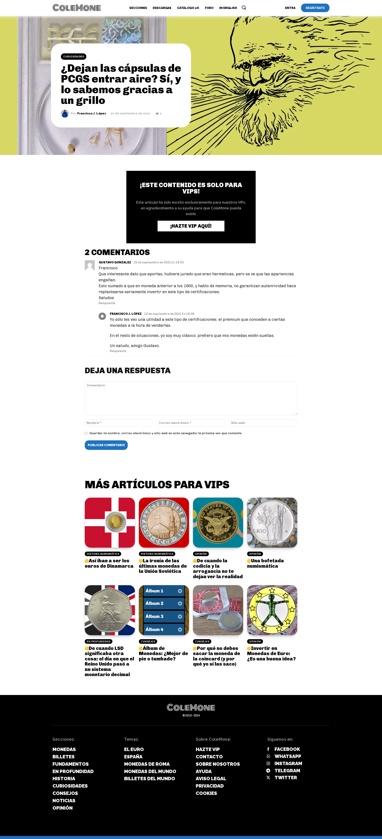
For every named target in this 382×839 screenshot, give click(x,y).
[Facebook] (268, 749)
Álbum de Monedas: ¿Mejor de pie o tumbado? (163, 653)
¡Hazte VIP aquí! (191, 226)
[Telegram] (268, 770)
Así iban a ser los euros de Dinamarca (109, 563)
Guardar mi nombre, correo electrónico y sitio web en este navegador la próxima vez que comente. (166, 433)
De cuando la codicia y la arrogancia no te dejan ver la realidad (218, 568)
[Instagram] (268, 763)
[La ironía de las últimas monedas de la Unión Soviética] (164, 523)
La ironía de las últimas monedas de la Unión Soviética (163, 566)
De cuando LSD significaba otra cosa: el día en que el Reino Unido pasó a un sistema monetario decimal (109, 661)
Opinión (201, 554)
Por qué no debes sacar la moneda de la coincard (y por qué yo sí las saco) (216, 656)
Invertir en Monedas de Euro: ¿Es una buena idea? (271, 653)
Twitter (286, 777)
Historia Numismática (103, 554)
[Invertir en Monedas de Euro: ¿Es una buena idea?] (272, 610)
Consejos (148, 641)
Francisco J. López (91, 113)
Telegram (287, 770)
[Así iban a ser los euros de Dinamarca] (110, 523)
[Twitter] (268, 777)
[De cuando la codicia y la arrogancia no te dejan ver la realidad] (218, 523)
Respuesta (107, 303)
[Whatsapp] (268, 756)
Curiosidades (73, 56)
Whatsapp (288, 756)
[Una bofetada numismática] (272, 523)
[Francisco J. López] (66, 113)
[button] (243, 7)
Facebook (287, 749)
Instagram (288, 763)
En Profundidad (98, 641)
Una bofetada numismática (265, 563)
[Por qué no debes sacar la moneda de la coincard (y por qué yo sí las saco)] (218, 610)
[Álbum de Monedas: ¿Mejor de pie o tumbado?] (164, 610)
